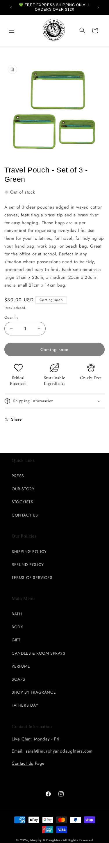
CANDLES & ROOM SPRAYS (38, 653)
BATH (17, 614)
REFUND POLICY (28, 564)
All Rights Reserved (78, 840)
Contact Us (22, 763)
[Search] (82, 30)
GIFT (16, 640)
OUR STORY (23, 489)
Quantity (11, 317)
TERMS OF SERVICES (32, 577)
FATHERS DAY (25, 705)
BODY (17, 627)
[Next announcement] (98, 7)
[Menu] (11, 30)
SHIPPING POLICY (29, 551)
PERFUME (21, 666)
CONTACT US (25, 515)
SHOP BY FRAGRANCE (34, 692)
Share (16, 419)
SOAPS (18, 679)
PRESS (18, 476)
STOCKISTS (22, 502)
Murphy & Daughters (46, 840)
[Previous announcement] (10, 7)
